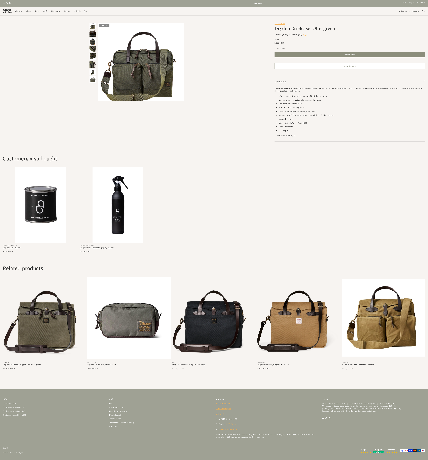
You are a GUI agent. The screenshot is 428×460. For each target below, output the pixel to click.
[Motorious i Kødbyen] (7, 11)
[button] (19, 11)
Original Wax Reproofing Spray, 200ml (97, 248)
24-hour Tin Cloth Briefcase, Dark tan (358, 365)
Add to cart (350, 66)
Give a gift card (9, 403)
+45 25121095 (230, 424)
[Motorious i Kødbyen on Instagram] (9, 3)
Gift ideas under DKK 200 (14, 407)
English (403, 3)
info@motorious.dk (228, 429)
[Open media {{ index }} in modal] (141, 66)
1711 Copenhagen (223, 409)
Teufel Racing (115, 419)
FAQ (111, 403)
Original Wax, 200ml (12, 248)
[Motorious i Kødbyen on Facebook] (6, 3)
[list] (141, 62)
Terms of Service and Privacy (121, 423)
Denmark (420, 3)
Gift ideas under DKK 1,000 (14, 415)
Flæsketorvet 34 (223, 403)
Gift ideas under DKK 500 (14, 411)
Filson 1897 (280, 24)
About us (113, 426)
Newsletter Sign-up (118, 411)
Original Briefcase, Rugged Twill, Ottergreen (22, 365)
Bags (305, 35)
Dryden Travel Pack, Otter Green (101, 365)
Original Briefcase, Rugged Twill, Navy (188, 365)
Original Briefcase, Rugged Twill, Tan (273, 365)
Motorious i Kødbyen (15, 453)
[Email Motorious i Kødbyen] (3, 3)
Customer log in (116, 407)
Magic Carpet (115, 415)
